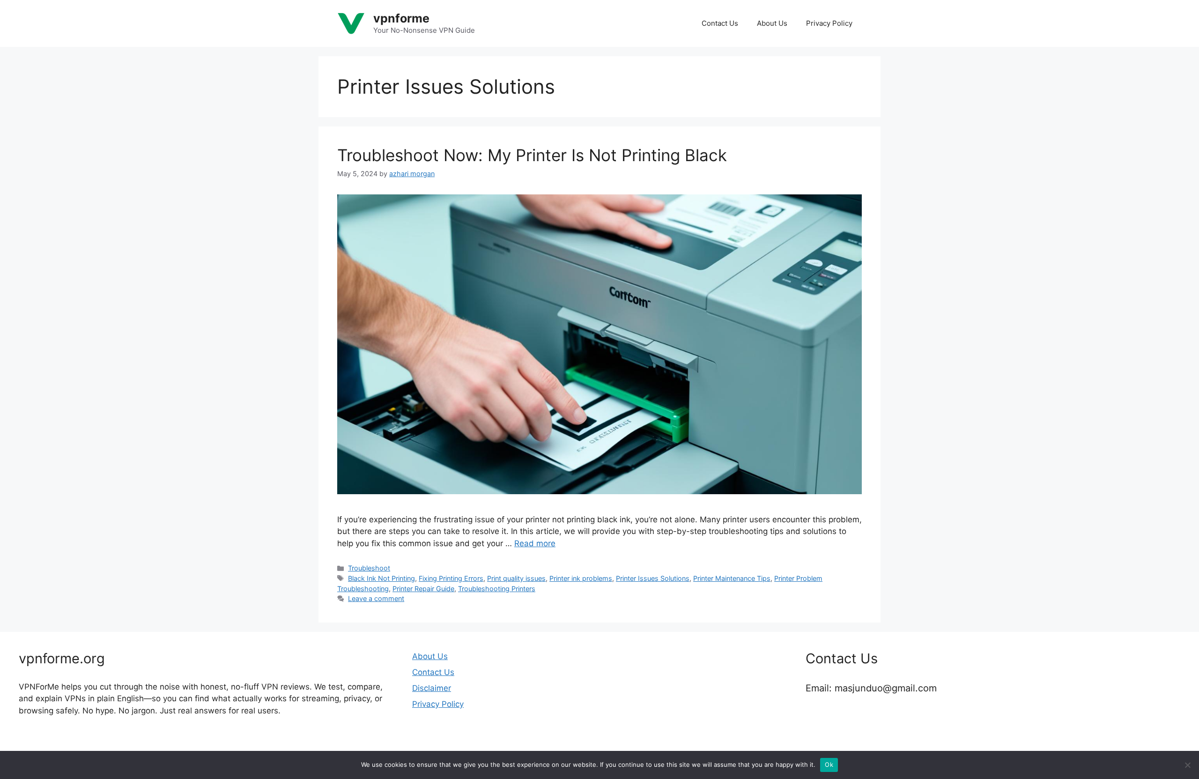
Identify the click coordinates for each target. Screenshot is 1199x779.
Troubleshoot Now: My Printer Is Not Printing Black (532, 155)
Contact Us (720, 23)
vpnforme (401, 18)
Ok (829, 764)
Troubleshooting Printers (496, 589)
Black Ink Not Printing (381, 578)
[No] (1187, 765)
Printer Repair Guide (423, 589)
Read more (534, 543)
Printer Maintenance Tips (731, 578)
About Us (772, 23)
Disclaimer (431, 688)
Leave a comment (376, 598)
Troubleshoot (369, 568)
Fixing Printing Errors (451, 578)
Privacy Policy (829, 23)
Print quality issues (516, 578)
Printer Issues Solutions (652, 578)
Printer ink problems (580, 578)
